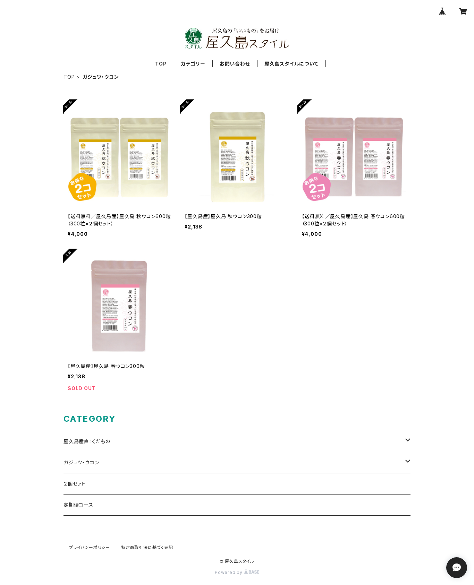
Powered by (229, 572)
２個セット (75, 484)
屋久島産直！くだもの (87, 441)
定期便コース (78, 505)
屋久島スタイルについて (291, 64)
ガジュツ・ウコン (81, 462)
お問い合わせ (235, 64)
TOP (161, 64)
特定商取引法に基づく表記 (147, 547)
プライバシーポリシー (89, 547)
